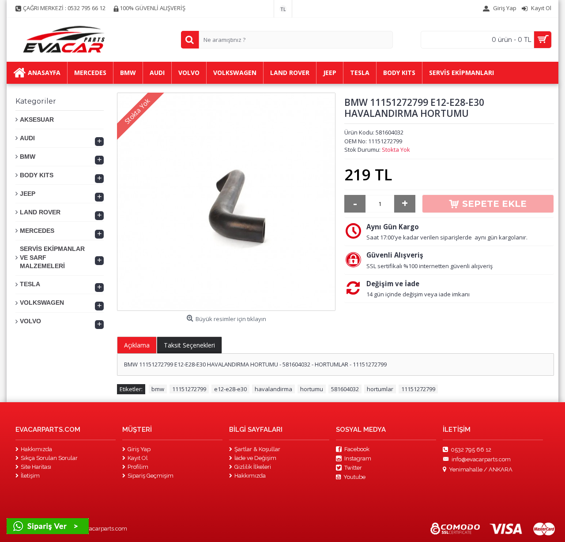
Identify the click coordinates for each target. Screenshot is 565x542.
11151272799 (189, 389)
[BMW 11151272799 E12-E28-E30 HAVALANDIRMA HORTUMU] (226, 202)
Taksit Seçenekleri (189, 345)
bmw (157, 389)
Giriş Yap (139, 449)
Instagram (357, 458)
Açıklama (137, 345)
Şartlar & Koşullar (257, 449)
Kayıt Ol (138, 458)
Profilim (138, 467)
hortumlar (380, 389)
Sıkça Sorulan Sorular (49, 458)
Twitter (353, 467)
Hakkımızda (36, 449)
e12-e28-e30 (230, 389)
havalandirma (273, 389)
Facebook (356, 449)
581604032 (345, 389)
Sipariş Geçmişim (150, 475)
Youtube (354, 477)
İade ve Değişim (255, 458)
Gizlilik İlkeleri (252, 467)
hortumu (311, 389)
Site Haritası (36, 467)
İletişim (30, 475)
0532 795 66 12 (471, 449)
